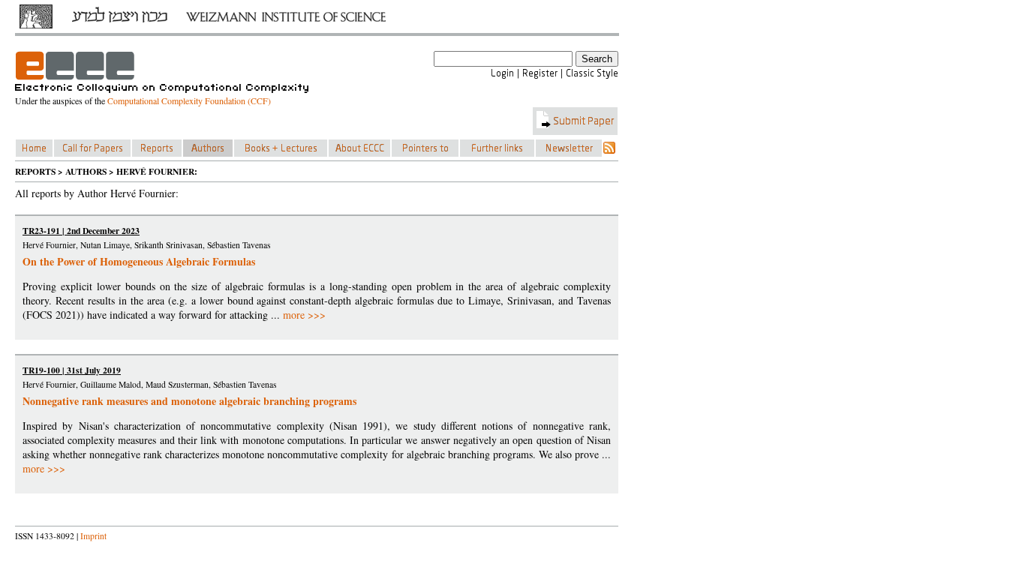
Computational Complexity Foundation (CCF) (189, 100)
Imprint (93, 536)
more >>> (304, 315)
